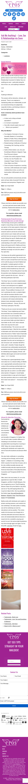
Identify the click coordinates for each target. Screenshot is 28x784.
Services (10, 23)
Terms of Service (17, 779)
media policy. (16, 210)
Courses (24, 23)
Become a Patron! (14, 10)
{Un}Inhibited (11, 497)
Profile (4, 23)
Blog (6, 27)
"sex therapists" (16, 763)
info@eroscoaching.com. (14, 215)
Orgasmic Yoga (11, 495)
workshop (7, 56)
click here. (10, 525)
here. (20, 525)
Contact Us (12, 27)
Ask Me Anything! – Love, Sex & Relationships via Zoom (13, 37)
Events (17, 23)
